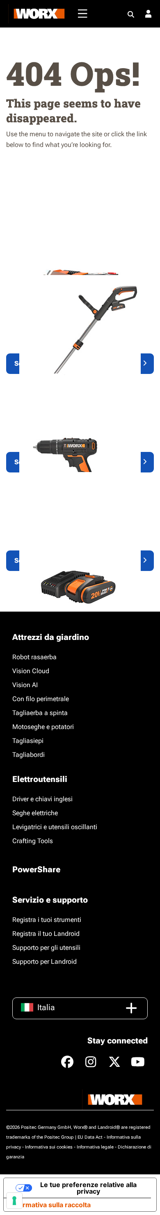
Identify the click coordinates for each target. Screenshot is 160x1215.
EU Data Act (90, 1137)
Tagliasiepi (27, 741)
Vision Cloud (30, 671)
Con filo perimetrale (40, 699)
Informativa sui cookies (49, 1147)
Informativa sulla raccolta (50, 1205)
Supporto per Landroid (44, 961)
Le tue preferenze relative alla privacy (88, 1188)
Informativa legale (95, 1147)
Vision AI (25, 685)
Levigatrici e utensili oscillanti (54, 827)
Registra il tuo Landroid (46, 934)
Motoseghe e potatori (43, 727)
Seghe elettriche (35, 813)
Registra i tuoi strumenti (46, 920)
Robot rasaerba (34, 657)
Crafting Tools (32, 841)
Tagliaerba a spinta (40, 713)
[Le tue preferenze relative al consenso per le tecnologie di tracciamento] (14, 1200)
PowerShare (36, 869)
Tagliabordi (28, 755)
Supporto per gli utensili (46, 947)
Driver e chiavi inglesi (42, 799)
